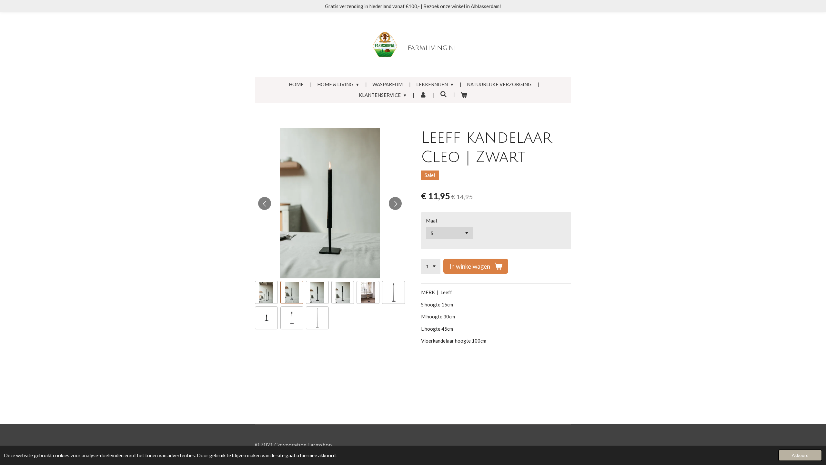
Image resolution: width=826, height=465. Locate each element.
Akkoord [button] (800, 455)
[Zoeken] (443, 94)
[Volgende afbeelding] (395, 203)
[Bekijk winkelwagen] (464, 95)
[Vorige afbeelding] (264, 203)
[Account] (423, 95)
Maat (432, 220)
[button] (266, 292)
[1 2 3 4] (430, 266)
